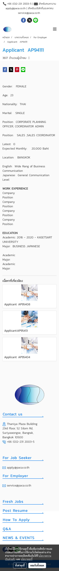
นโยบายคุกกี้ (26, 559)
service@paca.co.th (29, 13)
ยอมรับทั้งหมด (37, 565)
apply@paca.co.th (16, 8)
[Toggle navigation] (54, 29)
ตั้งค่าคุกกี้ (20, 565)
